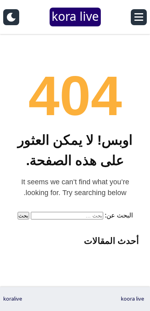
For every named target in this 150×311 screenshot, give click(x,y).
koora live (132, 298)
